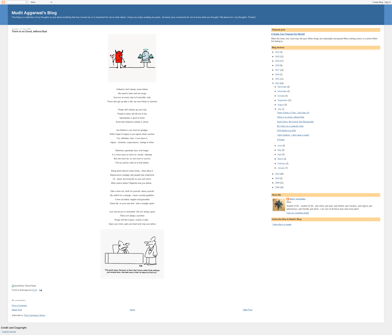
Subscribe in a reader (282, 224)
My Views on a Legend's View (290, 126)
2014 (277, 83)
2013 (277, 174)
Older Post (247, 310)
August (281, 105)
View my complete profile (297, 213)
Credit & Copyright (9, 332)
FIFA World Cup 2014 (286, 130)
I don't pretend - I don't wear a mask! (293, 135)
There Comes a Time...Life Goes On (293, 113)
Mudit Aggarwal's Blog (34, 12)
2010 (277, 178)
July (280, 109)
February (282, 163)
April (280, 154)
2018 (277, 65)
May (280, 150)
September (283, 100)
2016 (277, 74)
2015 (277, 79)
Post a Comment (19, 305)
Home (132, 310)
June (280, 145)
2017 (277, 70)
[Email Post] (40, 290)
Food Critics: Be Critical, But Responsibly (295, 122)
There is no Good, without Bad (29, 31)
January (281, 168)
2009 (277, 183)
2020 (277, 56)
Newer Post (17, 310)
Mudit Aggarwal (298, 199)
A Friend (280, 139)
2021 (277, 52)
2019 (277, 61)
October (281, 96)
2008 (277, 187)
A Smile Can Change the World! (288, 34)
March (281, 159)
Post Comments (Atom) (34, 315)
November (282, 91)
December (282, 87)
